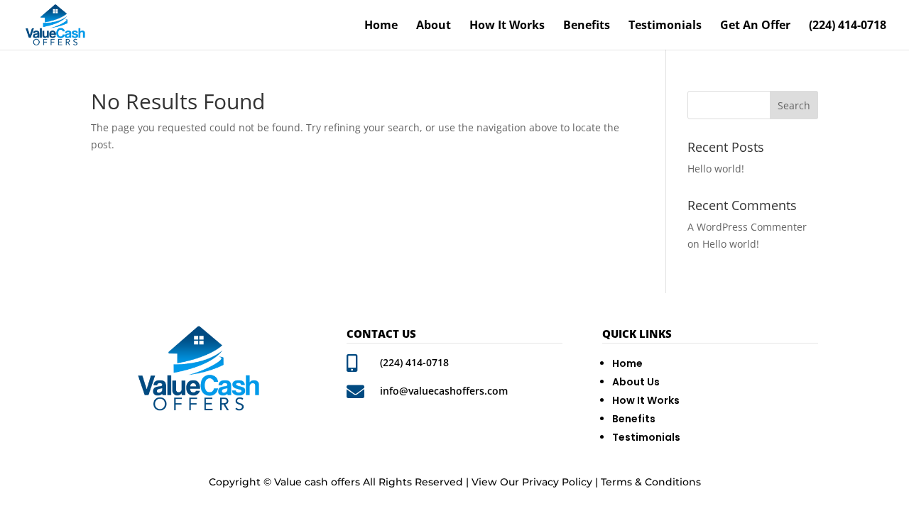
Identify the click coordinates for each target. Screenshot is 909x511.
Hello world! (715, 168)
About (433, 26)
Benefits (586, 26)
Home (381, 26)
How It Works (507, 26)
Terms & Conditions (651, 482)
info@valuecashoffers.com (444, 390)
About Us (636, 382)
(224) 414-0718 (847, 26)
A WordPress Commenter (747, 226)
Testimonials (665, 26)
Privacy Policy (557, 482)
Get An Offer (755, 26)
